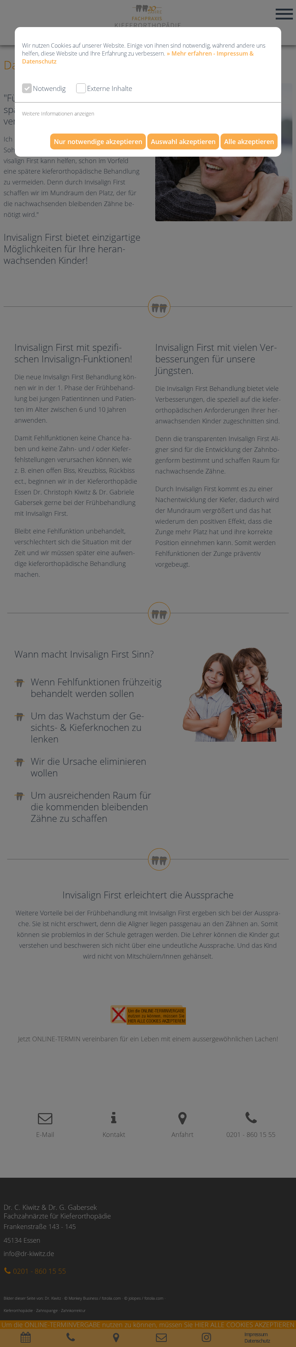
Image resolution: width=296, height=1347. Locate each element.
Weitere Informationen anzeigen (58, 113)
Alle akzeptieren (249, 141)
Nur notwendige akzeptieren (98, 141)
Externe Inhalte (109, 88)
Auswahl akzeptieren (183, 141)
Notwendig (49, 88)
